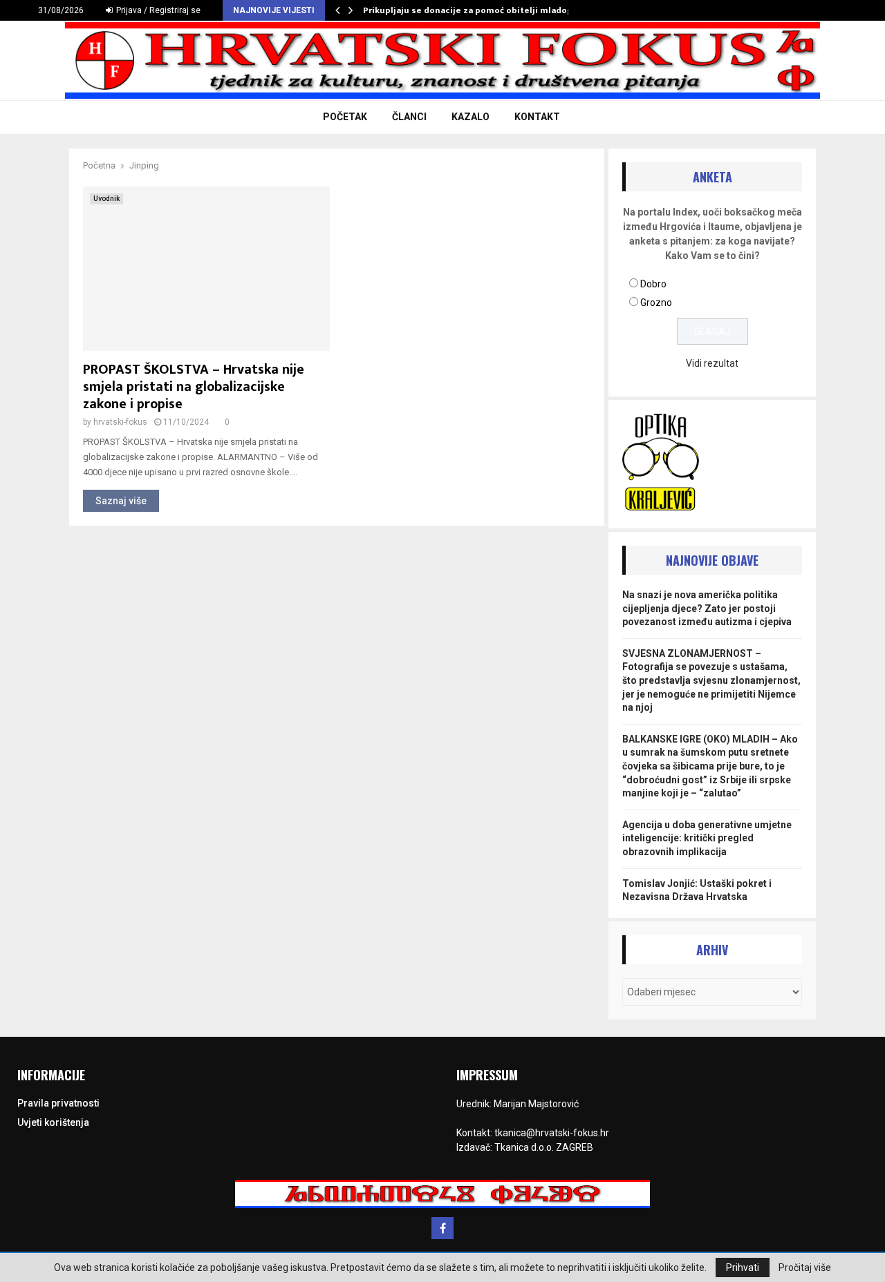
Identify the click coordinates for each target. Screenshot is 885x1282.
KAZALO (470, 116)
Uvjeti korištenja (53, 1122)
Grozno (656, 302)
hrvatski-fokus (120, 422)
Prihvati (742, 1267)
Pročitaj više (805, 1267)
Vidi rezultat (712, 363)
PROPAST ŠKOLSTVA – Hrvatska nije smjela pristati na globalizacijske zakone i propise (193, 387)
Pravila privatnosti (58, 1103)
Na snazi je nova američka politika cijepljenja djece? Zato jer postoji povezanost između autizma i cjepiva (707, 608)
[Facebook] (442, 1228)
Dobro (653, 283)
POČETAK (345, 116)
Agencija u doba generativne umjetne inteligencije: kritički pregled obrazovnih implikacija (707, 838)
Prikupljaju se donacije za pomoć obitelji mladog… (471, 10)
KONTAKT (537, 116)
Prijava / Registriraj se (157, 10)
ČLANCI (409, 116)
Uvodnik (106, 198)
